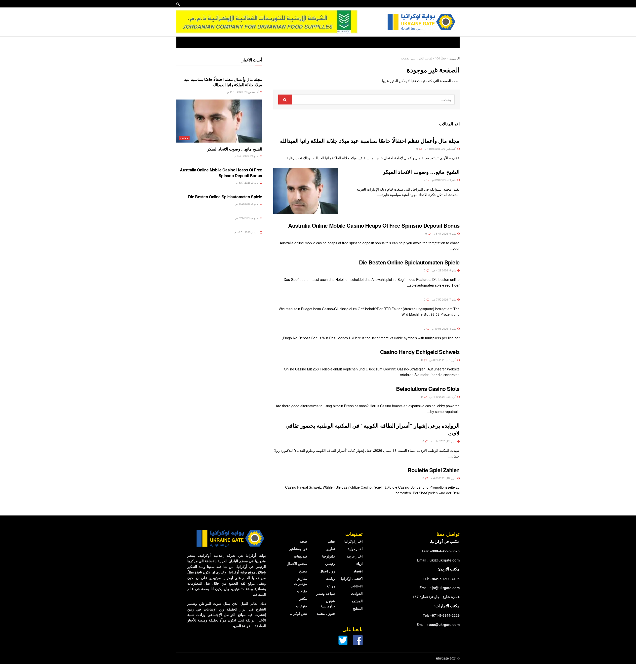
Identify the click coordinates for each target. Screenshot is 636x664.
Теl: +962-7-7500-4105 (441, 578)
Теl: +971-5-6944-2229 (441, 615)
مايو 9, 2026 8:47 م (445, 233)
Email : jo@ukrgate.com (439, 587)
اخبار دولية (355, 548)
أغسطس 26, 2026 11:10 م (441, 149)
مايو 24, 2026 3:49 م (444, 180)
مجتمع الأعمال (297, 563)
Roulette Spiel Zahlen (433, 470)
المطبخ (358, 608)
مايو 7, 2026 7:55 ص (444, 299)
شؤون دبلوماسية (327, 603)
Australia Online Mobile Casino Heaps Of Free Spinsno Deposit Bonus (374, 225)
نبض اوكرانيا (298, 613)
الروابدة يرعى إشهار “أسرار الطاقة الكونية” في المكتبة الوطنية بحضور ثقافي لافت (372, 429)
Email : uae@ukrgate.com (438, 624)
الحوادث (357, 593)
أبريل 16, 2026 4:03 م (444, 478)
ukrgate (442, 658)
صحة (303, 541)
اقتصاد (358, 570)
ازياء (359, 563)
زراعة (330, 585)
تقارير (330, 548)
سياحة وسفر (325, 593)
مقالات (184, 138)
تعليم (331, 541)
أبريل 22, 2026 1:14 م (444, 441)
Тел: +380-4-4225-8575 (441, 550)
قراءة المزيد (241, 625)
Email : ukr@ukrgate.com (438, 560)
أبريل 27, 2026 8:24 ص (443, 360)
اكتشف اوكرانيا (352, 578)
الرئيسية (454, 58)
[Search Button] (285, 99)
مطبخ (303, 570)
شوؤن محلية (326, 613)
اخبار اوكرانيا (353, 541)
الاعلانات (357, 585)
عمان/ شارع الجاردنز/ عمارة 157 (436, 596)
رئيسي (330, 563)
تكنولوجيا (328, 556)
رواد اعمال (327, 570)
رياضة (330, 578)
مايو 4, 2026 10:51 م (444, 328)
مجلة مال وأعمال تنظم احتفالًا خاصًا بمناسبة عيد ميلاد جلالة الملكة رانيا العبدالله (370, 141)
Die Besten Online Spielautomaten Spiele (409, 262)
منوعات (301, 605)
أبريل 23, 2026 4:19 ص (443, 397)
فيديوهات (300, 556)
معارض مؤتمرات (300, 581)
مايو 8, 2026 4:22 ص (444, 270)
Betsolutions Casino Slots (428, 389)
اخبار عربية (355, 556)
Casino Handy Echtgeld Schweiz (420, 352)
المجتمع (357, 600)
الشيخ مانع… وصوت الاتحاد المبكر (421, 172)
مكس (303, 598)
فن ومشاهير (298, 548)
